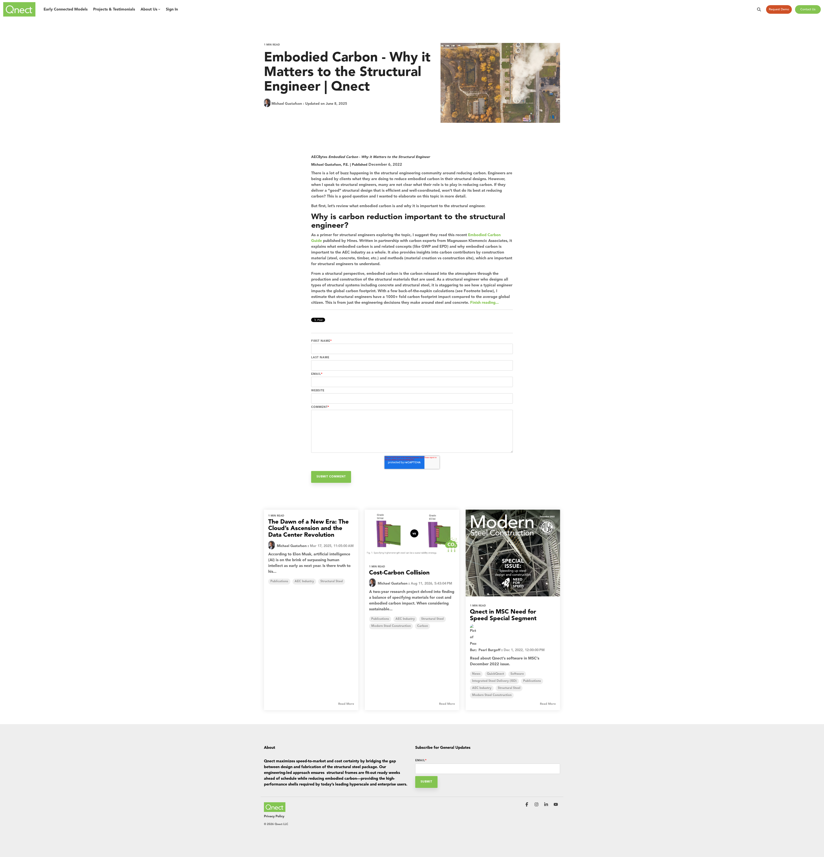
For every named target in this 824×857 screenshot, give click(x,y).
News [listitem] (476, 674)
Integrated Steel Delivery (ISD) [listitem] (494, 681)
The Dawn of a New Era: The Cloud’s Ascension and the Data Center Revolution (308, 528)
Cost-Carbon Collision (399, 573)
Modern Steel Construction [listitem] (391, 626)
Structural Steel (417, 113)
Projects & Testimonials (114, 9)
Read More (346, 703)
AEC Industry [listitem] (304, 581)
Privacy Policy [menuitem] (274, 816)
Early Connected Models (66, 9)
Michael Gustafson (286, 104)
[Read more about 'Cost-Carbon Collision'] (412, 533)
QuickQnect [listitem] (495, 674)
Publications (364, 113)
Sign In (172, 9)
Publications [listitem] (279, 581)
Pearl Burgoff (488, 650)
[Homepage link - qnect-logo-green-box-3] (274, 809)
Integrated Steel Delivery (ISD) (326, 113)
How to (271, 113)
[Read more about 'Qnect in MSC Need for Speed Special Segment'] (513, 553)
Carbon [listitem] (422, 626)
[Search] (759, 9)
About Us (149, 9)
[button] (527, 804)
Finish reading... (484, 303)
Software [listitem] (517, 674)
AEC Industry (389, 113)
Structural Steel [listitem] (331, 581)
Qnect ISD (290, 113)
